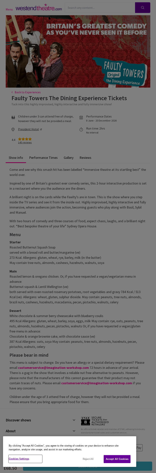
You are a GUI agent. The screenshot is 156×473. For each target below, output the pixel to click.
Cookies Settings (19, 458)
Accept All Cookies (117, 459)
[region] (69, 451)
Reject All (88, 459)
